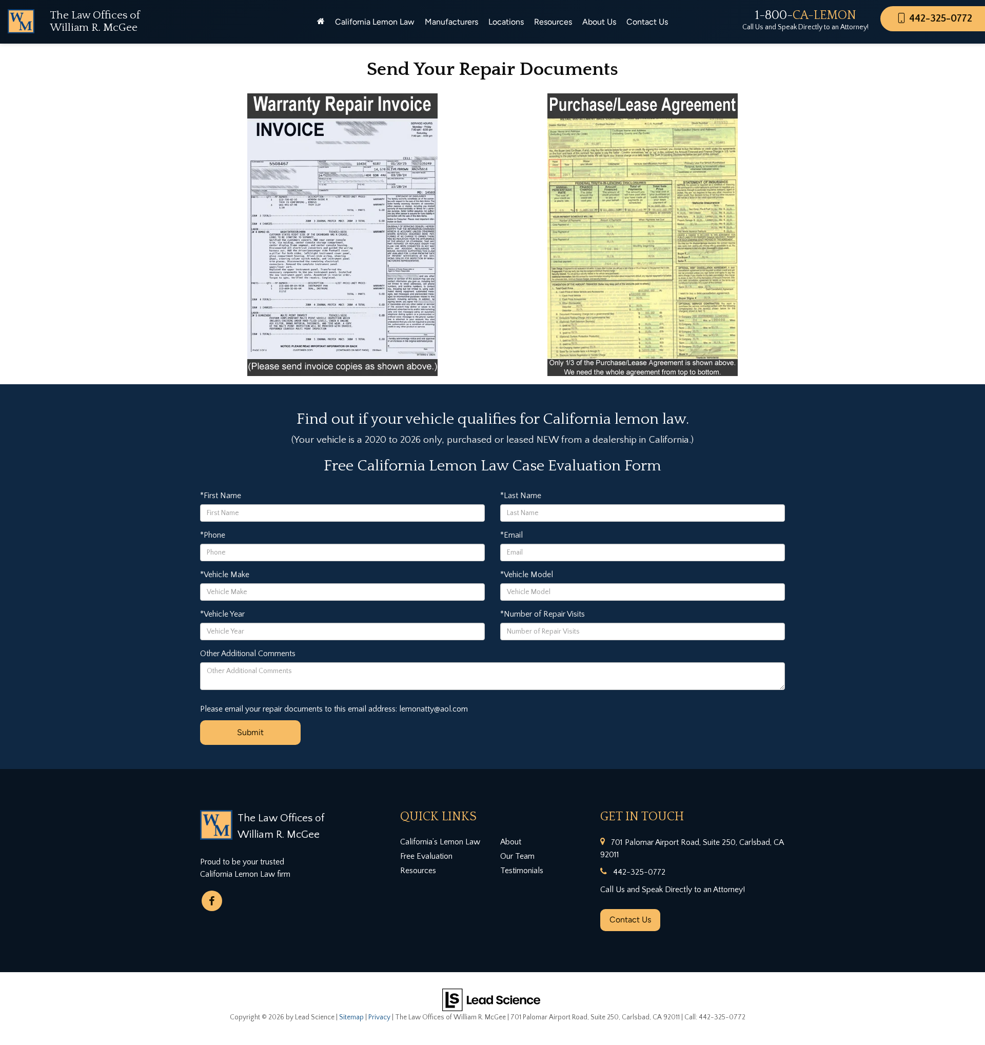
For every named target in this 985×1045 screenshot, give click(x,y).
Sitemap (351, 1017)
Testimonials (521, 870)
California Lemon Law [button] (375, 22)
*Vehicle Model (526, 574)
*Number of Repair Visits (542, 614)
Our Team (517, 856)
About (510, 841)
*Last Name (520, 495)
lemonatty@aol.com (433, 709)
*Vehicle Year (222, 614)
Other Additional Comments (248, 653)
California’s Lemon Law (440, 841)
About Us (599, 22)
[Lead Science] (491, 998)
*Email (511, 535)
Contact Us (630, 919)
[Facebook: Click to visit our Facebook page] (212, 901)
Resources (418, 870)
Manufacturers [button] (451, 22)
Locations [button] (506, 22)
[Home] (321, 22)
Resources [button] (553, 22)
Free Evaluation (426, 856)
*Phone (212, 535)
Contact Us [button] (647, 22)
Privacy (379, 1017)
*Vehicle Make (224, 574)
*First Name (220, 495)
